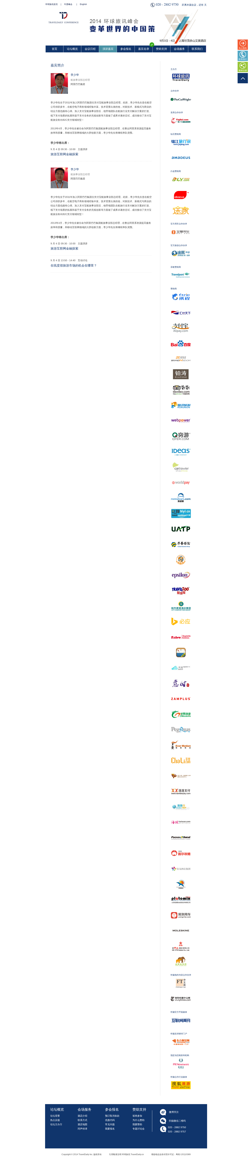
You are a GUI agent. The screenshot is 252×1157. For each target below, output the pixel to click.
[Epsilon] (183, 585)
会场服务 (179, 48)
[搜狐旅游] (183, 1095)
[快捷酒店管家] (183, 662)
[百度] (183, 353)
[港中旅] (183, 956)
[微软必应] (183, 631)
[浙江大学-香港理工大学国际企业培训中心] (183, 785)
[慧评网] (183, 368)
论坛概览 (72, 48)
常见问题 (110, 1124)
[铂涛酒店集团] (183, 384)
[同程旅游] (183, 189)
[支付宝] (183, 337)
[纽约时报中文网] (183, 1008)
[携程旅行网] (183, 306)
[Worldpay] (183, 492)
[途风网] (183, 263)
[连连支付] (183, 801)
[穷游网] (183, 445)
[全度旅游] (183, 971)
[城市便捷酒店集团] (183, 615)
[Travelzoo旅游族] (183, 600)
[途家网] (183, 220)
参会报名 (125, 48)
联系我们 (197, 48)
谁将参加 (137, 1115)
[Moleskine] (183, 940)
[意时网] (183, 693)
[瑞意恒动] (183, 755)
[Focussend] (183, 847)
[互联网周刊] (183, 1030)
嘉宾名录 (143, 48)
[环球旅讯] (183, 87)
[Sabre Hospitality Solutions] (183, 646)
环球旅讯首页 (51, 4)
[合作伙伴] (183, 109)
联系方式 (82, 1120)
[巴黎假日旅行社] (183, 894)
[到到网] (183, 399)
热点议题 (55, 1120)
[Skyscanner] (183, 677)
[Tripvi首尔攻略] (183, 863)
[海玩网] (183, 832)
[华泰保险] (183, 554)
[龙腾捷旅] (183, 724)
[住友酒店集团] (183, 878)
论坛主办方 (56, 1124)
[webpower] (183, 430)
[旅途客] (183, 507)
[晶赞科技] (183, 708)
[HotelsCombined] (183, 523)
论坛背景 (55, 1115)
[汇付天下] (183, 322)
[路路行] (183, 816)
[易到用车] (183, 925)
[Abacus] (183, 204)
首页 (54, 48)
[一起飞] (183, 130)
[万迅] (183, 739)
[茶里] (183, 770)
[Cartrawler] (183, 476)
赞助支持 (161, 48)
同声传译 (82, 1128)
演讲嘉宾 (108, 48)
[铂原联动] (183, 909)
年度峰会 (68, 4)
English (83, 4)
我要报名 (110, 1128)
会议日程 (90, 48)
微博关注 (174, 1112)
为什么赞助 (139, 1120)
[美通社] (183, 1073)
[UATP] (183, 538)
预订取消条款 (112, 1115)
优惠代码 (110, 1120)
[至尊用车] (183, 241)
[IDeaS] (183, 461)
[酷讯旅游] (183, 415)
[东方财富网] (183, 1051)
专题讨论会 (139, 1128)
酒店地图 (82, 1124)
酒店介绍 (82, 1115)
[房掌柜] (183, 569)
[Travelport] (183, 285)
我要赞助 (137, 1124)
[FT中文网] (183, 993)
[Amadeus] (183, 167)
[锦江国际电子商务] (183, 152)
